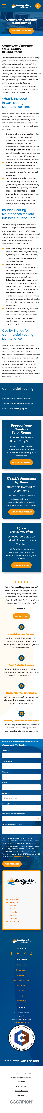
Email (4, 783)
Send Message (12, 864)
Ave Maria (14, 899)
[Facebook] (11, 953)
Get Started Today (21, 30)
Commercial (21, 970)
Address (5, 793)
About (21, 990)
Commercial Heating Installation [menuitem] (16, 398)
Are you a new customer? (13, 814)
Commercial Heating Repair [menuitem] (14, 409)
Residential (21, 965)
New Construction (21, 980)
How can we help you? (12, 824)
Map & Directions (21, 1022)
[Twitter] (24, 953)
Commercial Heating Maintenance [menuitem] (17, 403)
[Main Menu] (4, 6)
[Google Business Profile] (18, 953)
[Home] (20, 5)
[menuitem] (21, 1081)
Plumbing (21, 985)
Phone (5, 772)
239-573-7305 (30, 1060)
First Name (7, 751)
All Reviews (21, 616)
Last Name (7, 761)
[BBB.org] (31, 953)
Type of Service (9, 804)
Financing (21, 1000)
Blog (21, 995)
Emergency (21, 975)
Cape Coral (15, 921)
